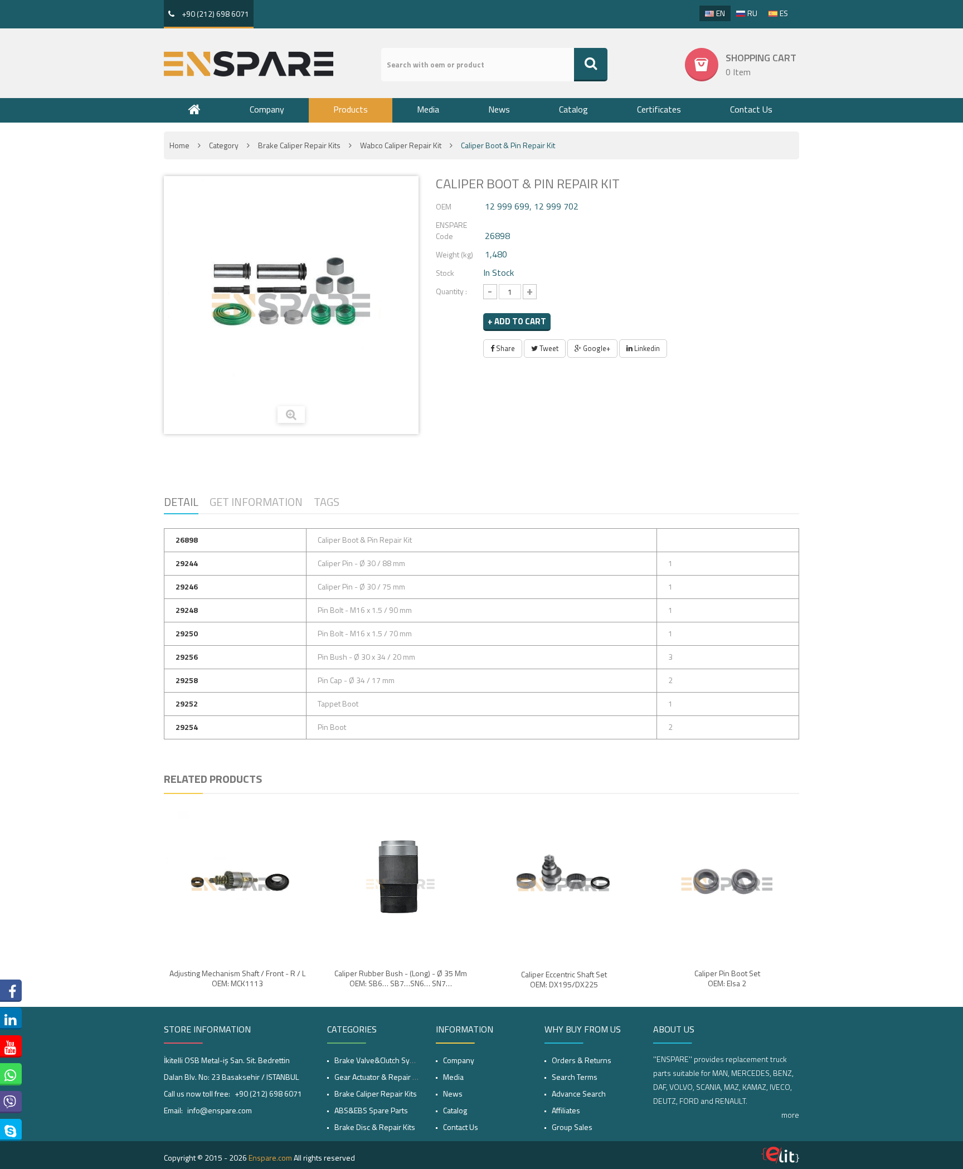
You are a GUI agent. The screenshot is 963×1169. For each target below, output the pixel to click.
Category (224, 145)
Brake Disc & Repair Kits (374, 1127)
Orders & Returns (581, 1060)
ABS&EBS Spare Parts (371, 1110)
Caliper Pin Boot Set (727, 973)
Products (350, 109)
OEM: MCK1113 (237, 983)
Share (504, 348)
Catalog (573, 109)
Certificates (659, 109)
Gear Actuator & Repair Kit (377, 1077)
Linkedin (646, 348)
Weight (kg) (454, 254)
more (790, 1115)
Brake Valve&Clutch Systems (382, 1060)
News (499, 109)
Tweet (548, 348)
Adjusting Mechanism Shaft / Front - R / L (237, 973)
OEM (443, 206)
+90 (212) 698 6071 (214, 14)
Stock (445, 273)
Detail (181, 501)
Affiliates (566, 1110)
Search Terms (574, 1077)
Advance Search (579, 1093)
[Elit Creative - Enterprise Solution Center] (780, 1155)
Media (428, 109)
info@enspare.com (219, 1110)
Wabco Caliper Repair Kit (400, 145)
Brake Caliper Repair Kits (299, 145)
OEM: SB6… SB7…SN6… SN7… (400, 983)
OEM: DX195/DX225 (564, 985)
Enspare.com (270, 1157)
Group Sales (572, 1127)
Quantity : (451, 291)
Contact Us (751, 109)
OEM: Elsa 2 (727, 983)
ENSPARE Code (451, 230)
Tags (326, 501)
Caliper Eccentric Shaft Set (564, 975)
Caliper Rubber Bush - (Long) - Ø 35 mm (400, 973)
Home (179, 145)
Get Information (256, 501)
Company (267, 109)
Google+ (595, 348)
